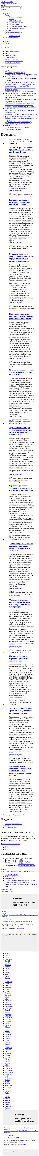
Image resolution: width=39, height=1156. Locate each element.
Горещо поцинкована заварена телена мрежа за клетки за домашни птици (21, 488)
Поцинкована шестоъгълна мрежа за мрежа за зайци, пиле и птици (21, 372)
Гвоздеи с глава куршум (26, 880)
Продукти (8, 15)
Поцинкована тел (11, 880)
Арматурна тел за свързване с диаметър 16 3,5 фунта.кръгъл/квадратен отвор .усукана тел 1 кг (20, 770)
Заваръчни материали (17, 28)
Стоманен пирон (15, 21)
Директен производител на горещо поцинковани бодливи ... (17, 128)
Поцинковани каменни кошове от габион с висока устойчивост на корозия (21, 316)
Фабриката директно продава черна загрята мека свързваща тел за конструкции (19, 603)
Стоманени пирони (12, 884)
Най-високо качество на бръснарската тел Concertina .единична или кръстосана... (20, 104)
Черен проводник (11, 882)
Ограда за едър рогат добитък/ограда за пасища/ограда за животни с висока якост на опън (21, 257)
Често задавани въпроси (13, 32)
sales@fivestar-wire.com (26, 864)
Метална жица (14, 24)
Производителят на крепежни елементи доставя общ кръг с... (19, 96)
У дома (7, 13)
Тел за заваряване (24, 882)
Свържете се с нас (11, 38)
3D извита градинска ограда (15, 73)
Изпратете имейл (7, 891)
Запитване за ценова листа (10, 844)
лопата (11, 19)
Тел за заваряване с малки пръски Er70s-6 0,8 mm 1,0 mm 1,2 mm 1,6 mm (21, 149)
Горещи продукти (11, 875)
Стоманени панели (16, 22)
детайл (20, 190)
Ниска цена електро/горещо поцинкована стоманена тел (18, 658)
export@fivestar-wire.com (26, 866)
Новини (8, 30)
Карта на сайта (10, 876)
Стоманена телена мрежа (18, 26)
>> (12, 815)
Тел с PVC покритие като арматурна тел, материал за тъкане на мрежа (20, 710)
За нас (7, 34)
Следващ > (7, 815)
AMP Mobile (9, 878)
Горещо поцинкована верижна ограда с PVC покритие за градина (19, 202)
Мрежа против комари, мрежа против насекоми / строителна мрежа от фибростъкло (20, 431)
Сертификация (14, 36)
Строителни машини (16, 17)
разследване (13, 190)
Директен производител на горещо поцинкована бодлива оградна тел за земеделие (21, 547)
